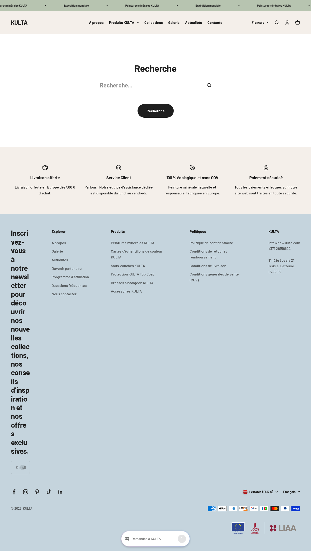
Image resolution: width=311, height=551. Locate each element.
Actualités (193, 22)
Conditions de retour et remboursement (208, 254)
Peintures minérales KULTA (132, 243)
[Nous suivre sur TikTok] (49, 492)
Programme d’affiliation (70, 277)
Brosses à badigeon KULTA (132, 282)
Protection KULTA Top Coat (132, 274)
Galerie (174, 22)
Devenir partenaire (67, 268)
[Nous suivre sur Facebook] (14, 492)
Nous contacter (64, 294)
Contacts (214, 22)
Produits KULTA (121, 22)
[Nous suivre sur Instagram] (26, 492)
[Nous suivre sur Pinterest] (37, 492)
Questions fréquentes (69, 285)
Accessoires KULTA (126, 291)
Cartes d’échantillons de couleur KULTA (136, 254)
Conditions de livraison (208, 265)
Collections (153, 22)
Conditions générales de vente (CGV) (214, 277)
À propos (96, 22)
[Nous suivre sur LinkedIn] (60, 492)
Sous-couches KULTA (128, 265)
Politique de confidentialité (211, 243)
